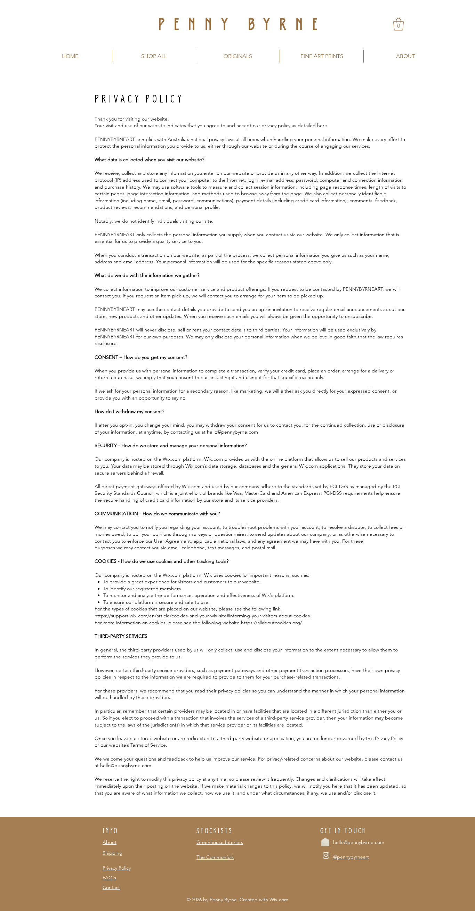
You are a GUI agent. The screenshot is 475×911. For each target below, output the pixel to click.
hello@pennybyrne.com (125, 765)
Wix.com (278, 899)
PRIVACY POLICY (139, 98)
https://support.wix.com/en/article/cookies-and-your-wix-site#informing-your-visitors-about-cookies (202, 616)
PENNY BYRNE (242, 24)
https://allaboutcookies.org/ (271, 622)
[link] (398, 24)
